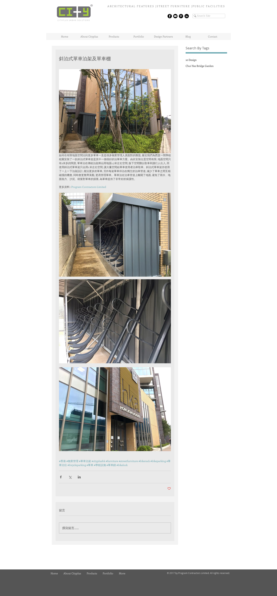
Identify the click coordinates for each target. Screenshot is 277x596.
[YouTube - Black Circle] (175, 16)
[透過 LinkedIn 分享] (79, 477)
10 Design (191, 60)
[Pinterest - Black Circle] (181, 16)
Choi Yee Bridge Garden (200, 66)
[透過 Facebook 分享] (61, 477)
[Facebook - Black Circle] (170, 16)
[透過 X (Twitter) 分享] (70, 477)
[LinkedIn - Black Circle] (186, 16)
